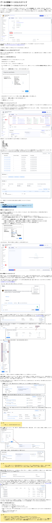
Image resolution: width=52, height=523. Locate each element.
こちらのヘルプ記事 (39, 315)
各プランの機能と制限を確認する (9, 206)
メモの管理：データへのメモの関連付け (7, 281)
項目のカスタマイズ (21, 44)
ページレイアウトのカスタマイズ (10, 44)
